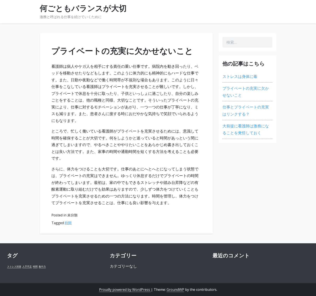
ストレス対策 (14, 266)
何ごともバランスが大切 (83, 8)
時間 (68, 222)
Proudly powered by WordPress (125, 289)
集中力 (42, 266)
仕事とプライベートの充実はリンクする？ (245, 110)
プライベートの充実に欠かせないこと (245, 91)
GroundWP (175, 289)
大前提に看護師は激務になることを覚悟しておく (245, 129)
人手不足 (27, 266)
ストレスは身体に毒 (239, 76)
